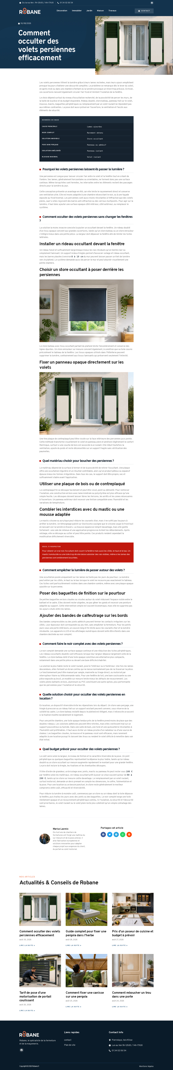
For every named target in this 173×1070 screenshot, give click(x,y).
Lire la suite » (27, 945)
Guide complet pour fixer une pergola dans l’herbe (86, 933)
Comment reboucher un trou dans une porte (131, 995)
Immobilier (77, 10)
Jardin (89, 10)
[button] (103, 834)
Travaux (112, 10)
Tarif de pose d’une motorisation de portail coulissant (35, 996)
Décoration (62, 10)
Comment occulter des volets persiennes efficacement (39, 933)
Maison (100, 10)
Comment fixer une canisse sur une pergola (85, 995)
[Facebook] (152, 2)
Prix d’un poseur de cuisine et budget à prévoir (132, 933)
